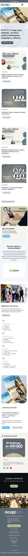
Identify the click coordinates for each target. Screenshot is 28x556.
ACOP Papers (14, 541)
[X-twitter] (11, 2)
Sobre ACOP (11, 531)
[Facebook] (13, 2)
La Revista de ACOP (14, 540)
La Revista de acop (14, 535)
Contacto (14, 545)
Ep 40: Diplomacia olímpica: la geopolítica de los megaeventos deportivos (13, 464)
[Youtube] (17, 2)
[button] (22, 4)
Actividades (5, 72)
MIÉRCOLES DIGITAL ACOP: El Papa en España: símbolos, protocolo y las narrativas (13, 76)
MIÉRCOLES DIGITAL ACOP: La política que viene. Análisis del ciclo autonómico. (13, 151)
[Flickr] (15, 2)
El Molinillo (14, 542)
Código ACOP (16, 532)
